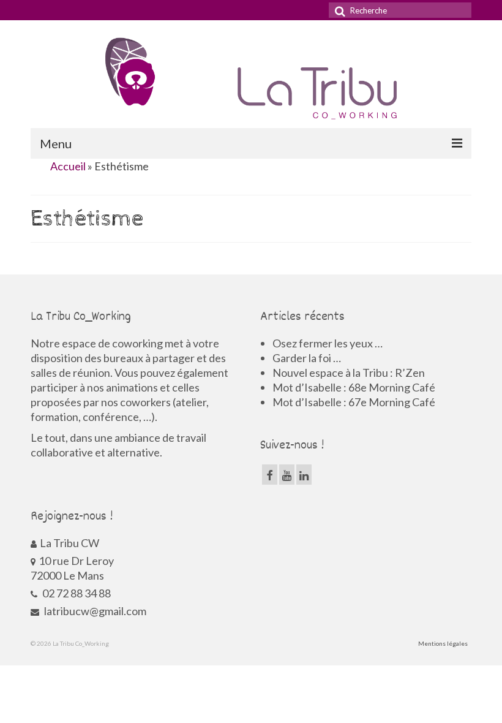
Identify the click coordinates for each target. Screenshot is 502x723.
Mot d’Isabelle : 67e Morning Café (353, 402)
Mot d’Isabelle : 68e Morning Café (353, 387)
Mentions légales (443, 643)
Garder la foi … (306, 358)
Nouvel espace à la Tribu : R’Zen (348, 372)
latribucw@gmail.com (94, 611)
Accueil (68, 166)
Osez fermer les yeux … (327, 343)
